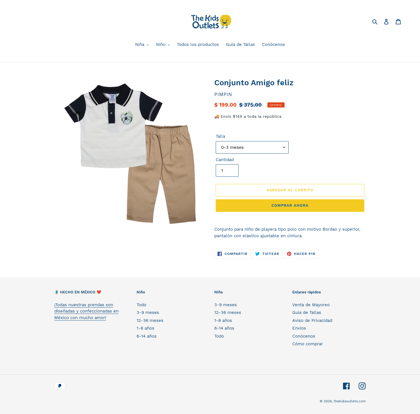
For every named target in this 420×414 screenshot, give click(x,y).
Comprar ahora (290, 205)
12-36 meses (150, 320)
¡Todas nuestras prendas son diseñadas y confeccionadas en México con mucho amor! (86, 311)
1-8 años (145, 328)
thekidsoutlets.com (350, 401)
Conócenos (303, 336)
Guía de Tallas (306, 312)
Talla (220, 136)
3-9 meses (148, 312)
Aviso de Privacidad (312, 320)
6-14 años (147, 336)
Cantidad (225, 159)
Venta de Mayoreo (311, 304)
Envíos (299, 328)
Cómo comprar (307, 343)
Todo (141, 304)
